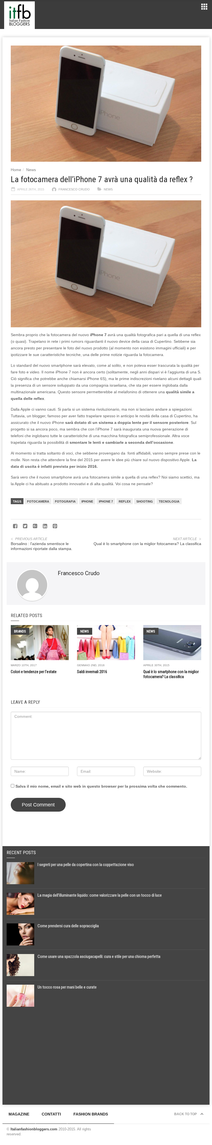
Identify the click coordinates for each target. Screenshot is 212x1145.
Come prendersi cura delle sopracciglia (68, 925)
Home (16, 170)
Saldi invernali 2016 (92, 672)
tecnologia (169, 501)
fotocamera (38, 501)
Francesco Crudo (74, 189)
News (31, 170)
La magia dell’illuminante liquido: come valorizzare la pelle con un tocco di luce (100, 895)
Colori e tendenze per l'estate (34, 672)
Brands (20, 631)
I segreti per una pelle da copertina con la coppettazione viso (86, 864)
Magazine (19, 1114)
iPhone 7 (106, 501)
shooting (144, 501)
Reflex (125, 501)
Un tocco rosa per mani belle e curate (67, 987)
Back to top (186, 1114)
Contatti (51, 1114)
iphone (87, 501)
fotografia (65, 501)
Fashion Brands (90, 1114)
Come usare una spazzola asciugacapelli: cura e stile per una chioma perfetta (99, 956)
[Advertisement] (106, 1053)
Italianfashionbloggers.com (33, 1129)
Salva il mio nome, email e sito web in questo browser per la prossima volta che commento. (101, 786)
